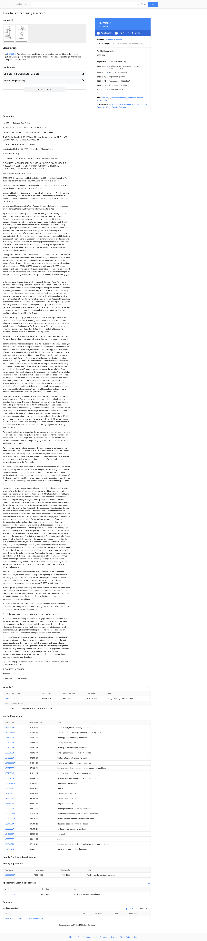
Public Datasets (100, 937)
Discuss (122, 107)
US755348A (9, 849)
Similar (137, 33)
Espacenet (101, 107)
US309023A (9, 809)
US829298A (9, 829)
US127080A (9, 768)
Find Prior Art (123, 33)
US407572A (9, 834)
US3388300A (10, 875)
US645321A (9, 748)
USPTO (111, 104)
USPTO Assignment (140, 104)
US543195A (9, 804)
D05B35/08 (12, 54)
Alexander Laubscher (113, 40)
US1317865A (10, 814)
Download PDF (106, 33)
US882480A (9, 753)
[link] (45, 57)
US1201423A (10, 727)
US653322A (9, 738)
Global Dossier (112, 107)
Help (136, 937)
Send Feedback (84, 937)
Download (132, 909)
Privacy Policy (125, 937)
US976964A (9, 773)
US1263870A (10, 763)
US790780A (9, 793)
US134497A (9, 844)
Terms (113, 937)
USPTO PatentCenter (123, 104)
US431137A (9, 788)
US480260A (9, 758)
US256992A (9, 798)
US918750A (9, 778)
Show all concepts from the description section (24, 918)
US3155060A (10, 698)
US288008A (9, 839)
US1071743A (10, 783)
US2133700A (10, 819)
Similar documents (118, 98)
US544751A (9, 824)
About (71, 937)
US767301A (9, 743)
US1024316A (10, 732)
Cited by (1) (105, 98)
